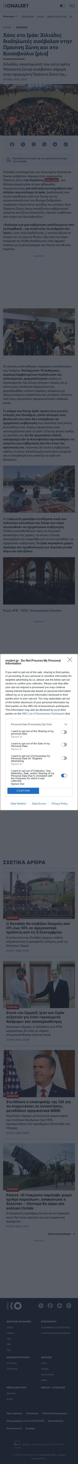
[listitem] (39, 724)
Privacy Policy (59, 803)
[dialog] (39, 732)
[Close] (70, 660)
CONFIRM (23, 790)
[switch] (64, 732)
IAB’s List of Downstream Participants (43, 713)
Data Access (39, 803)
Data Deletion (18, 803)
